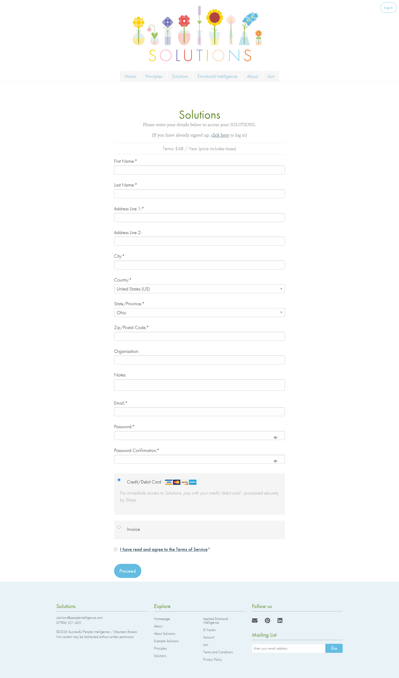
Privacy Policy (212, 659)
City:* (119, 256)
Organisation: (126, 351)
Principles (153, 76)
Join (271, 76)
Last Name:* (125, 185)
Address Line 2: (128, 232)
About (252, 76)
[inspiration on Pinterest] (267, 620)
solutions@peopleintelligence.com (79, 617)
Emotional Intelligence (217, 76)
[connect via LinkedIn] (280, 620)
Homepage (162, 618)
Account (208, 637)
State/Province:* (129, 303)
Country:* (123, 280)
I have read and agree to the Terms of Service (164, 549)
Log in (388, 7)
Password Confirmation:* (137, 450)
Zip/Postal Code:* (131, 327)
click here (220, 135)
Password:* (124, 426)
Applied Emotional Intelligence (215, 620)
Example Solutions (166, 640)
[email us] (254, 620)
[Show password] (275, 437)
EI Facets (209, 629)
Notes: (120, 375)
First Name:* (125, 161)
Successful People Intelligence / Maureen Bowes (102, 631)
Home (130, 76)
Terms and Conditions (218, 652)
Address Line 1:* (129, 208)
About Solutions (164, 633)
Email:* (121, 403)
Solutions (180, 76)
